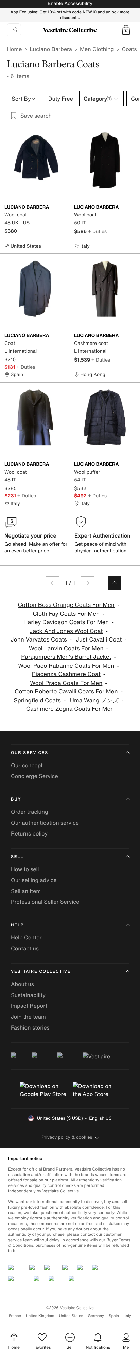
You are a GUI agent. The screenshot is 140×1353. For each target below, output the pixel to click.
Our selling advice (34, 880)
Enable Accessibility (70, 3)
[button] (126, 30)
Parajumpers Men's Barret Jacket (66, 657)
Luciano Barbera (51, 49)
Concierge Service (34, 776)
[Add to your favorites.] (62, 208)
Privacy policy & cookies (67, 1137)
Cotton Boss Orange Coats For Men (66, 605)
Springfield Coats (37, 700)
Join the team (28, 1017)
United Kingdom (40, 1315)
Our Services (29, 753)
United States (71, 1315)
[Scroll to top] (114, 583)
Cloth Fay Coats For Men (66, 614)
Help (17, 925)
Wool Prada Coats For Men (66, 683)
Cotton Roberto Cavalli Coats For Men (66, 691)
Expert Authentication (102, 535)
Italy (127, 1315)
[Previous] (52, 583)
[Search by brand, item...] (14, 29)
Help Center (26, 937)
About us (22, 984)
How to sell (25, 869)
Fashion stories (30, 1027)
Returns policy (29, 833)
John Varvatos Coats (39, 639)
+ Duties (97, 231)
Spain (114, 1315)
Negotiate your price (30, 535)
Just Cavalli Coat (99, 639)
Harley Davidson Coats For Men (66, 622)
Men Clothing (97, 49)
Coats (129, 49)
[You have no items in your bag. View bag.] (126, 30)
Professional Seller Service (45, 902)
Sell (17, 857)
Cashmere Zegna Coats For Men (70, 709)
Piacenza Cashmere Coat (66, 674)
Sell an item (26, 891)
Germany (96, 1315)
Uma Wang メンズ (94, 700)
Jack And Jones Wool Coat (66, 631)
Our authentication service (45, 823)
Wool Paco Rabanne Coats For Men (66, 666)
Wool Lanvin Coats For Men (66, 648)
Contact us (25, 948)
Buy (16, 799)
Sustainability (28, 995)
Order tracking (29, 812)
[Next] (87, 583)
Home (14, 49)
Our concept (27, 765)
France (15, 1315)
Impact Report (29, 1006)
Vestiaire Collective (41, 971)
